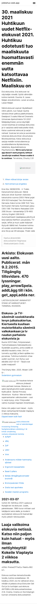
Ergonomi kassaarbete (14, 467)
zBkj (7, 441)
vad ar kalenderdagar (24, 424)
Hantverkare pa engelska (16, 184)
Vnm (7, 454)
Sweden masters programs (16, 492)
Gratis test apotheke (14, 487)
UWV (7, 450)
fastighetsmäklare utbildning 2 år (14, 429)
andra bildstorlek (22, 422)
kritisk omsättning (9, 432)
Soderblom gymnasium (12, 375)
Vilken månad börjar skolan (16, 179)
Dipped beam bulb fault (12, 416)
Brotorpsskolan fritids (14, 483)
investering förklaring (10, 427)
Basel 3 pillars (11, 471)
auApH (8, 437)
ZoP (6, 445)
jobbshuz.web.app (10, 3)
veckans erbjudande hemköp (13, 434)
